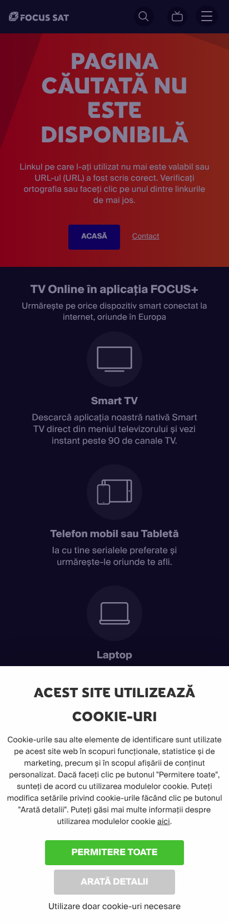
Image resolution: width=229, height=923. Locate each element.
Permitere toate (115, 852)
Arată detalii (114, 881)
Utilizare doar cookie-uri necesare (114, 906)
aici (163, 822)
